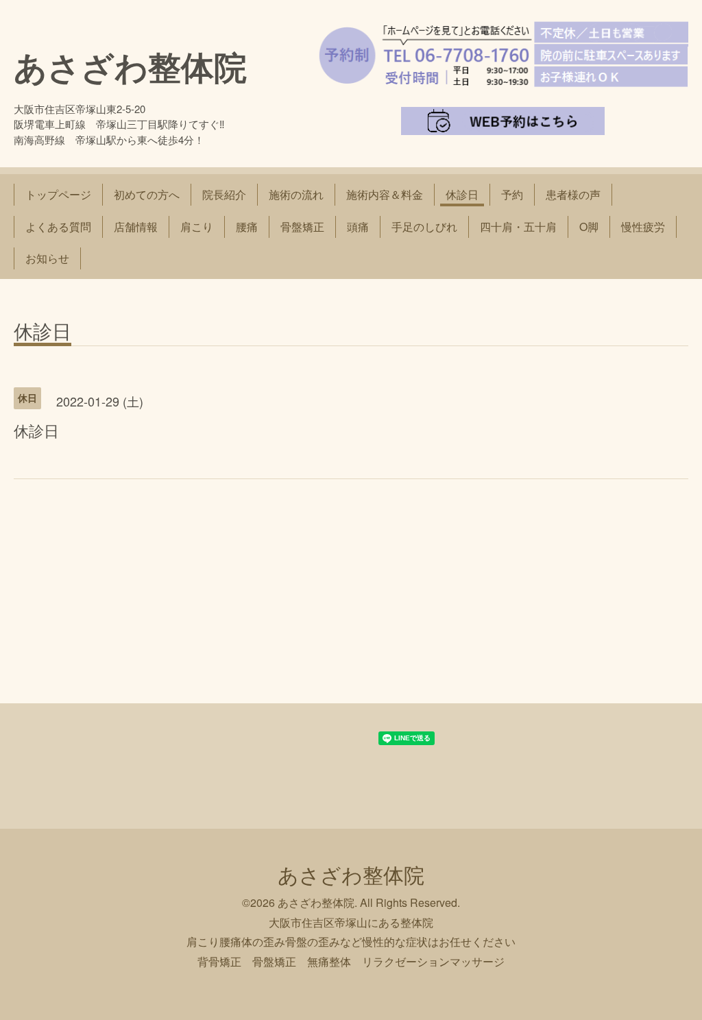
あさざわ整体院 (130, 66)
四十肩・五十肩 (518, 226)
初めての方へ (147, 194)
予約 (512, 194)
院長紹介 (224, 194)
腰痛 (247, 226)
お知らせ (47, 258)
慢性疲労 (643, 226)
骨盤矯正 (302, 226)
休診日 (462, 194)
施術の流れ (296, 194)
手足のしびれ (424, 226)
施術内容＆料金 (384, 194)
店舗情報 (136, 226)
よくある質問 (58, 226)
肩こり (196, 226)
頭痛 (358, 226)
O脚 (588, 226)
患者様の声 (573, 194)
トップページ (58, 194)
